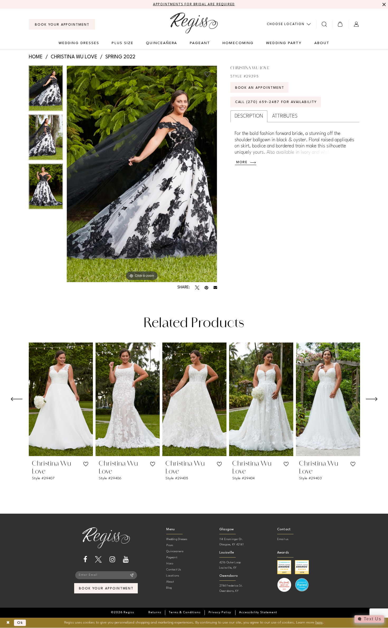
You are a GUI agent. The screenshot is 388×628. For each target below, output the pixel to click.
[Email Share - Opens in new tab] (215, 287)
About (170, 581)
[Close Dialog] (8, 622)
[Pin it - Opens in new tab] (206, 287)
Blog (169, 588)
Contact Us (173, 569)
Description (249, 116)
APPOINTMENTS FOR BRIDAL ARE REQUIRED (194, 4)
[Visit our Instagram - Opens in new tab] (112, 559)
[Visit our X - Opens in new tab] (98, 559)
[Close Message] (383, 4)
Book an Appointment (259, 88)
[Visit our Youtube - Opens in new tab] (126, 559)
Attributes (284, 116)
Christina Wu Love (74, 57)
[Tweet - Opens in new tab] (197, 287)
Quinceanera (174, 551)
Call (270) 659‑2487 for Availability (276, 102)
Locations (172, 575)
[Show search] (324, 24)
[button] (340, 24)
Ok (20, 623)
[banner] (194, 22)
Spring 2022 (120, 57)
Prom (169, 545)
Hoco (169, 563)
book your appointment (106, 588)
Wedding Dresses (176, 539)
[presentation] (61, 399)
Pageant (171, 557)
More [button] (242, 162)
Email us (282, 539)
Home (36, 57)
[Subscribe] (132, 575)
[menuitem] (62, 24)
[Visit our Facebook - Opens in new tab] (85, 559)
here (319, 622)
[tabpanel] (46, 90)
